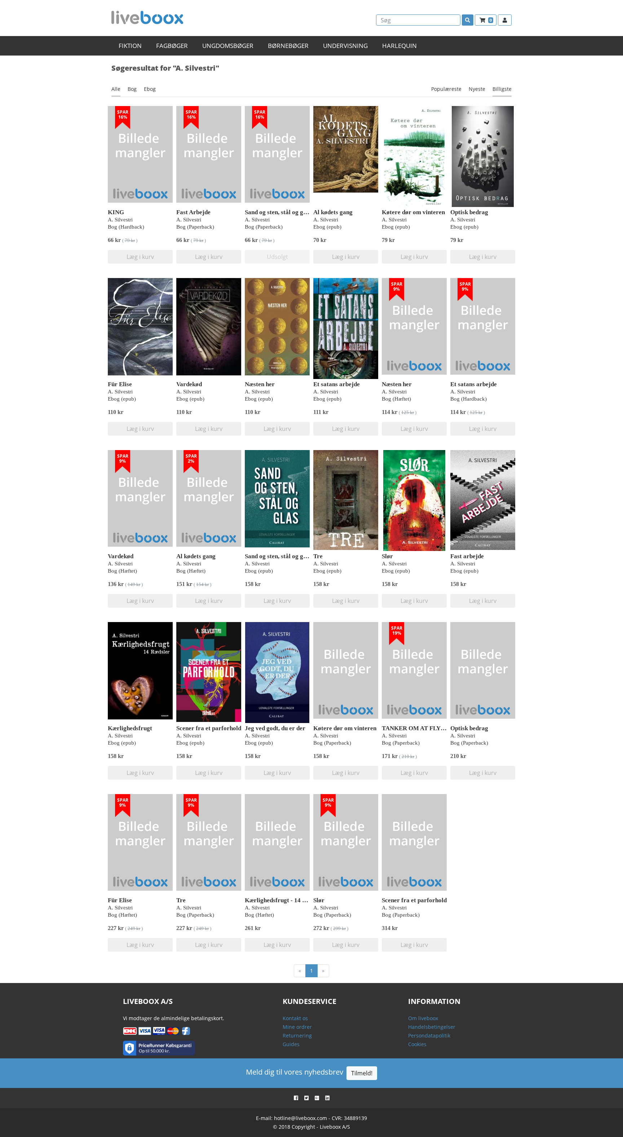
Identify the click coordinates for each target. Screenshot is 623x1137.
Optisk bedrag (469, 212)
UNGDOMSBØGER (227, 45)
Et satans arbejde (336, 384)
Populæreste (446, 88)
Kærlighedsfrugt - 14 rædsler (284, 900)
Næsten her (260, 384)
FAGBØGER (172, 45)
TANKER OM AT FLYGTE (417, 728)
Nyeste (477, 88)
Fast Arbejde (193, 212)
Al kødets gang (333, 212)
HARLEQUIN (399, 45)
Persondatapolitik (429, 1035)
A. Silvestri (120, 219)
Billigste (502, 88)
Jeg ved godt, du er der (275, 728)
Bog (132, 88)
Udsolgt (277, 257)
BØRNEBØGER (288, 45)
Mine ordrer (297, 1026)
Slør (387, 556)
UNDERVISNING (345, 45)
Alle (115, 88)
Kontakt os (295, 1018)
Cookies (417, 1044)
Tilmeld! (361, 1073)
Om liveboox (423, 1018)
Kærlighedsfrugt (130, 728)
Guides (291, 1044)
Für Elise (120, 384)
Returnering (297, 1035)
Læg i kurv (140, 257)
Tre (318, 556)
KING (116, 212)
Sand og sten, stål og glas (278, 212)
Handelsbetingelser (431, 1026)
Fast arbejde (467, 556)
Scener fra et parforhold (208, 728)
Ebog (150, 88)
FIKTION (130, 45)
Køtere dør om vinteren (413, 212)
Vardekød (189, 384)
